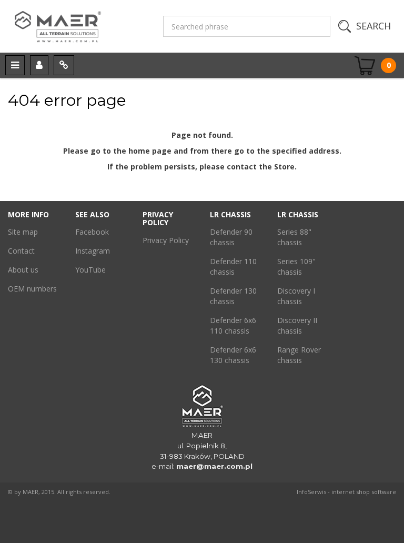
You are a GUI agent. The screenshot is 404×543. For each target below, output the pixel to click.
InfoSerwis (311, 492)
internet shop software (363, 492)
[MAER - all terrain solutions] (79, 26)
